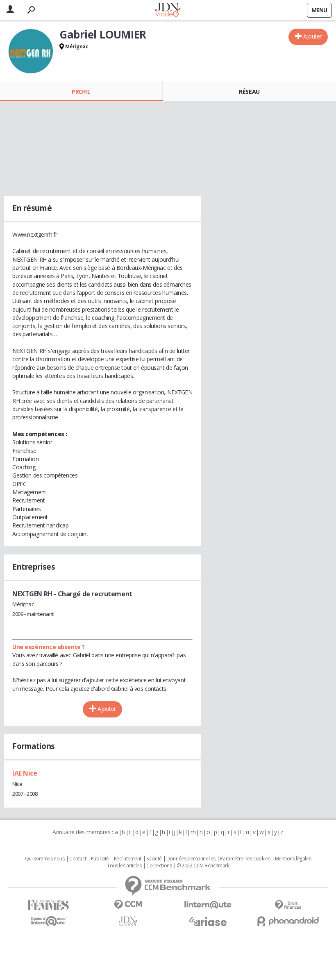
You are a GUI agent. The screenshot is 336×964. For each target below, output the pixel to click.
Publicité (100, 859)
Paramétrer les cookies (245, 859)
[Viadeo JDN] (128, 921)
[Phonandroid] (288, 921)
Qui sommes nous (45, 859)
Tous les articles (124, 866)
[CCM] (128, 905)
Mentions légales (293, 859)
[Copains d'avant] (48, 921)
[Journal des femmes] (48, 905)
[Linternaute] (208, 905)
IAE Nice (24, 773)
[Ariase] (208, 921)
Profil (81, 91)
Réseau (249, 91)
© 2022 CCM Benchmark (203, 866)
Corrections (159, 866)
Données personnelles (191, 859)
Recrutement (127, 859)
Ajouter (312, 36)
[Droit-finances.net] (288, 905)
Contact (77, 859)
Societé (154, 859)
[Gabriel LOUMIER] (30, 51)
